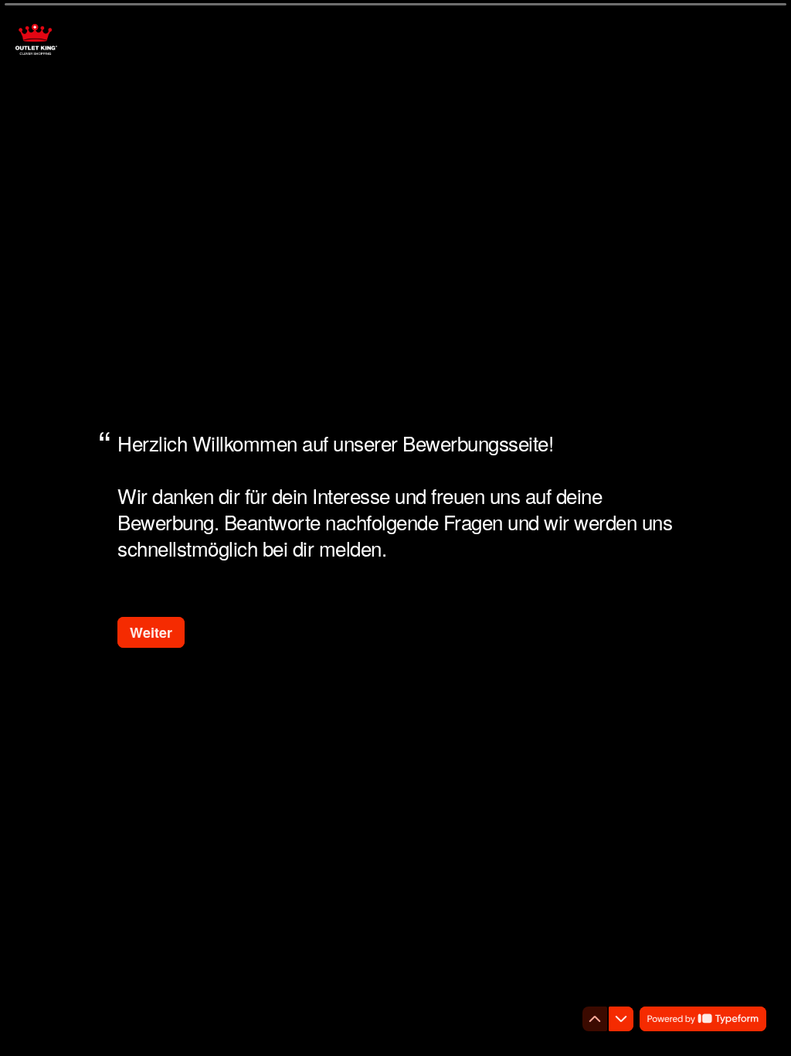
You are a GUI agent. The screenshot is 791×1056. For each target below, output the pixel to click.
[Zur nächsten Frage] (621, 1019)
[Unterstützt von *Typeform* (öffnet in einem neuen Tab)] (703, 1019)
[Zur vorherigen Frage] (594, 1019)
